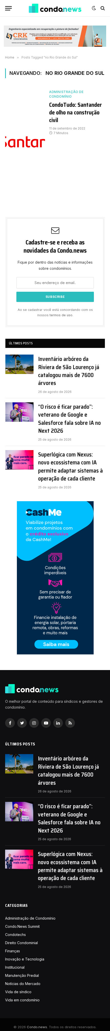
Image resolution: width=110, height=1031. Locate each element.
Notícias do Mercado (22, 983)
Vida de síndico (18, 992)
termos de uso (61, 315)
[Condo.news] (55, 8)
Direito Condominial (21, 943)
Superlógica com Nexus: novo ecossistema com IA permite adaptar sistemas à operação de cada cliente (70, 467)
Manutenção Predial (22, 975)
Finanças (12, 951)
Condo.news (37, 1027)
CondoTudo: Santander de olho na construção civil (75, 112)
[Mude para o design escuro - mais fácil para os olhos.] (94, 8)
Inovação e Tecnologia (24, 959)
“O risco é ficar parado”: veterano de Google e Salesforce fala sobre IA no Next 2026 (69, 419)
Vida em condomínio (22, 1000)
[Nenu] (8, 8)
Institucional (15, 967)
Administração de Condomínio (66, 94)
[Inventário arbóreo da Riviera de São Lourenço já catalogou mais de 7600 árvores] (19, 364)
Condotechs (15, 934)
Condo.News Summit (22, 926)
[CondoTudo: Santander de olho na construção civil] (25, 140)
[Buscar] (102, 8)
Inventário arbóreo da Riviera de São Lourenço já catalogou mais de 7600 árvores (68, 371)
